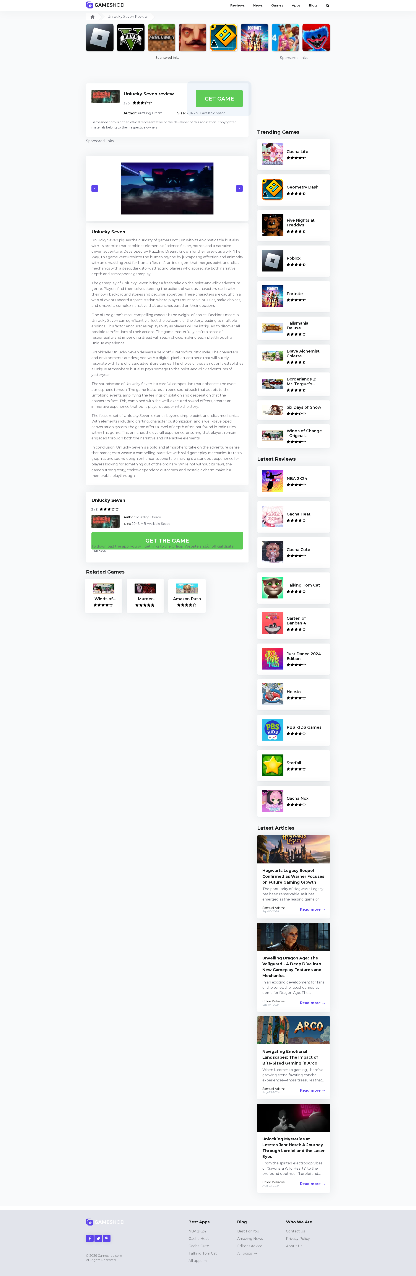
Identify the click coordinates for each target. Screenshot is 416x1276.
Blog (313, 5)
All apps (195, 1261)
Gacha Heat (198, 1239)
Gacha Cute (198, 1246)
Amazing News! (250, 1239)
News (258, 5)
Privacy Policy (298, 1239)
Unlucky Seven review (149, 93)
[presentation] (94, 188)
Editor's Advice (249, 1246)
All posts (245, 1253)
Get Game (219, 98)
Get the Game (167, 540)
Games (277, 5)
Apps (296, 5)
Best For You (248, 1231)
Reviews (237, 5)
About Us (294, 1246)
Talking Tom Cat (202, 1253)
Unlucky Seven (108, 500)
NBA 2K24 (197, 1231)
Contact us (295, 1231)
